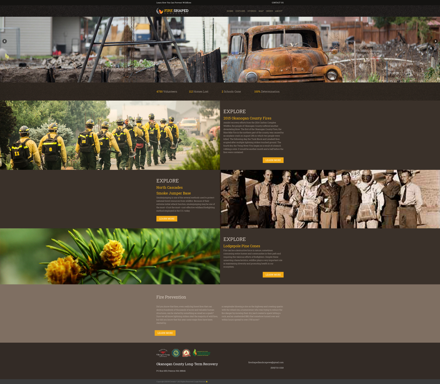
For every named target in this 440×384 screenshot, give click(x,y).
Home (230, 11)
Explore (240, 11)
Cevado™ (173, 381)
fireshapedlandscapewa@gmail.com (266, 362)
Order (269, 11)
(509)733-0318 (277, 367)
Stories (252, 11)
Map (261, 11)
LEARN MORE (273, 160)
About (278, 11)
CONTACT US (278, 2)
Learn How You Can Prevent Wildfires (173, 2)
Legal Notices (200, 381)
